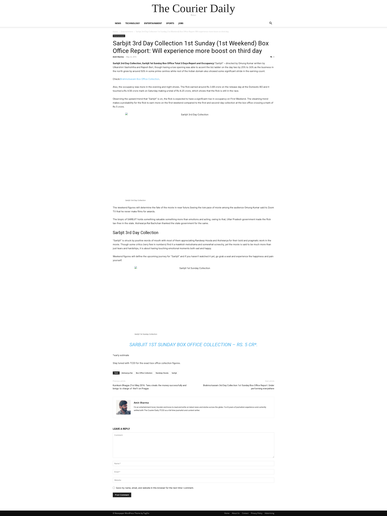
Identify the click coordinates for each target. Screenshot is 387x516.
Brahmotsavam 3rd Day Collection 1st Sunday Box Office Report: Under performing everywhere (238, 387)
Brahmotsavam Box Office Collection (139, 79)
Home (115, 31)
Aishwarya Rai (127, 373)
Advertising (269, 513)
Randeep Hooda (162, 373)
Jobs (180, 23)
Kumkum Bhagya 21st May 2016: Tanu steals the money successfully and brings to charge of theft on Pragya (149, 387)
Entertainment (153, 23)
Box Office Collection (144, 373)
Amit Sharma (118, 57)
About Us (236, 513)
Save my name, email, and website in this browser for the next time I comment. (155, 488)
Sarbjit (174, 373)
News (118, 23)
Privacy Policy (256, 513)
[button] (270, 23)
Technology (132, 23)
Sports (170, 23)
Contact (245, 513)
